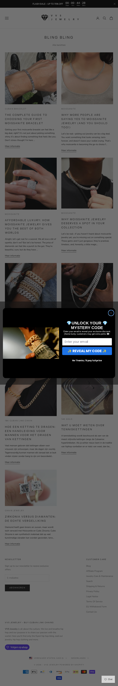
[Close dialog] (111, 313)
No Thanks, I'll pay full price (87, 360)
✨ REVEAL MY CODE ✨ (87, 350)
